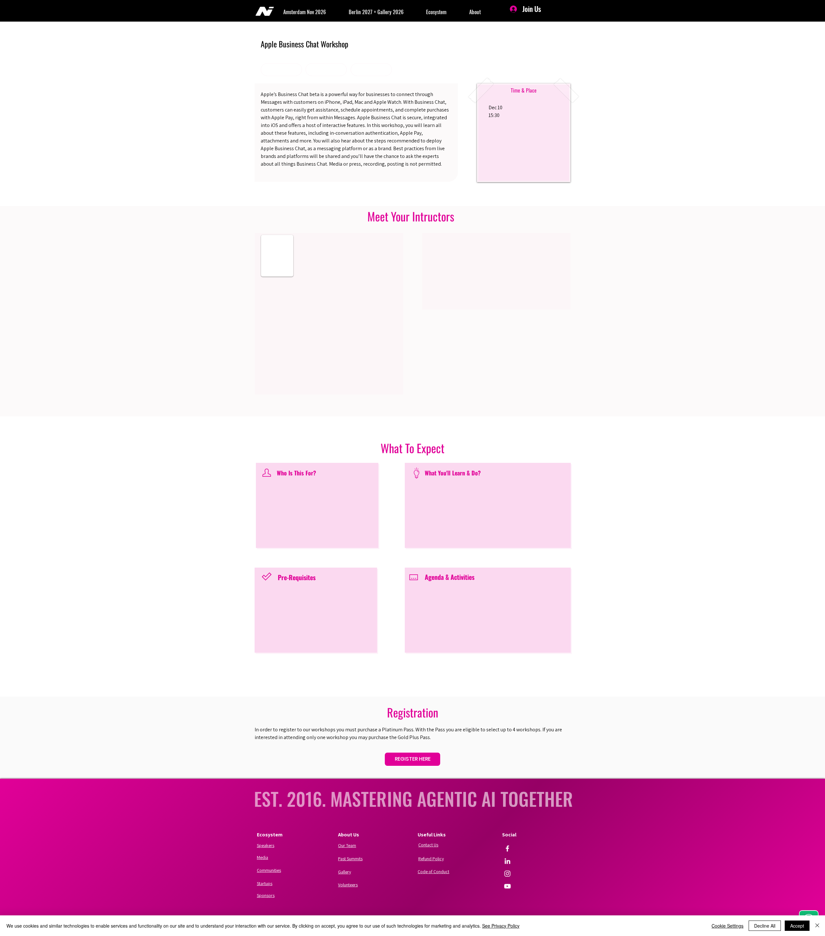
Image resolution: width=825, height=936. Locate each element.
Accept (797, 925)
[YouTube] (507, 886)
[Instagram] (507, 874)
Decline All (764, 925)
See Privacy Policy (500, 925)
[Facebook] (507, 848)
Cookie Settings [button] (727, 925)
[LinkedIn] (507, 861)
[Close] (817, 926)
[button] (316, 12)
